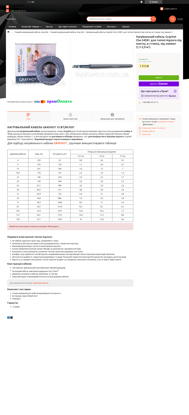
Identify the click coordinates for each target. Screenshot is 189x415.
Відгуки (125, 27)
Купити (159, 78)
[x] (11, 318)
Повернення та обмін (91, 27)
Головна (12, 27)
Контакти (111, 27)
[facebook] (8, 318)
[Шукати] (153, 19)
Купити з (154, 84)
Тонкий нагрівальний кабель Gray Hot (31, 32)
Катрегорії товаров (30, 27)
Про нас (49, 27)
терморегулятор (40, 283)
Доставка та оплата (68, 27)
